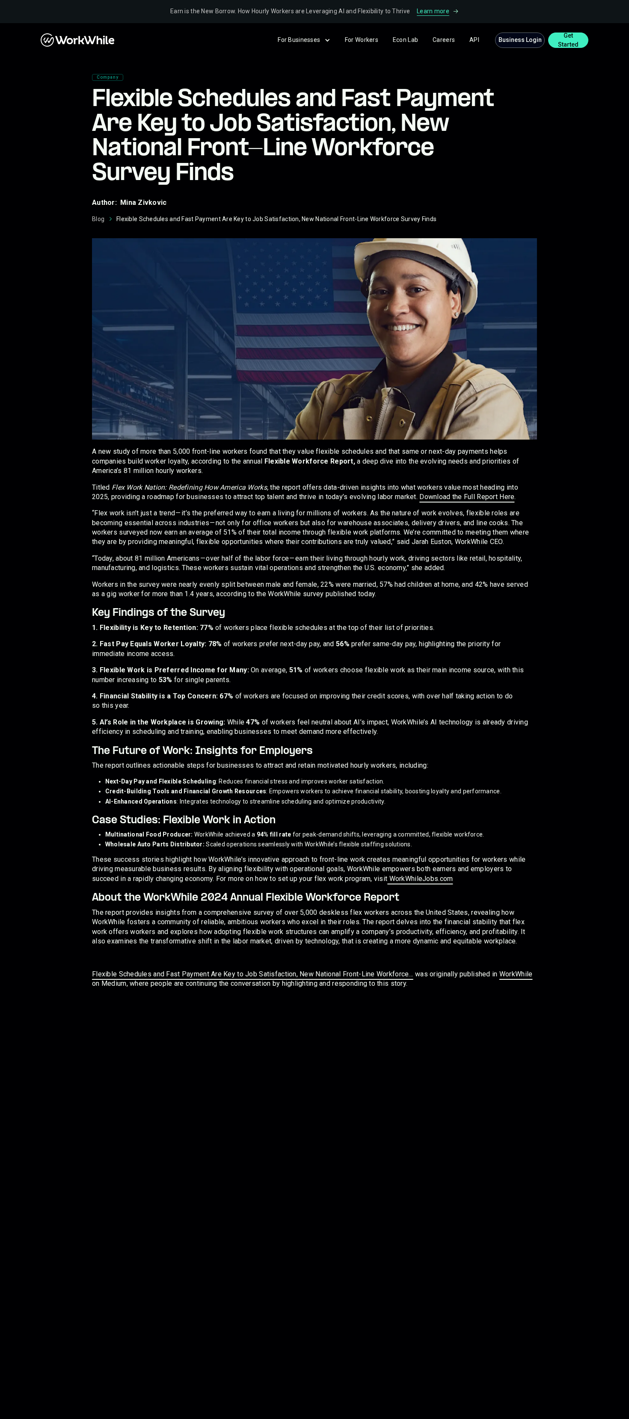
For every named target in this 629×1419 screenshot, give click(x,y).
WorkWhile (516, 974)
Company (108, 77)
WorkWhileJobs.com (420, 879)
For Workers (361, 39)
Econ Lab (405, 39)
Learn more (433, 11)
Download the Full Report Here (466, 497)
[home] (58, 40)
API (474, 39)
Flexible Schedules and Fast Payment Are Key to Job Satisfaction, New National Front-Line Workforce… (252, 974)
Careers (444, 39)
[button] (304, 40)
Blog (98, 219)
